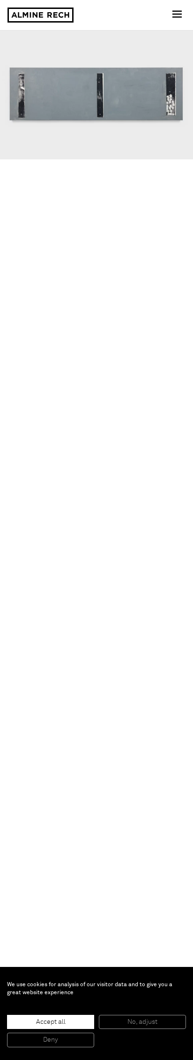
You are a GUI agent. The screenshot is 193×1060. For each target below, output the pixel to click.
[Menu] (178, 15)
